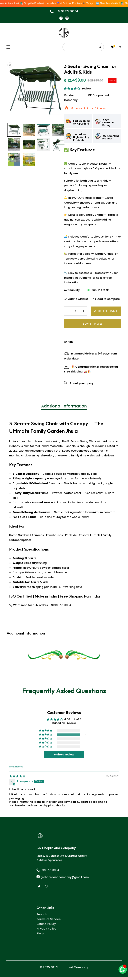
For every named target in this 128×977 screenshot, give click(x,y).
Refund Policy (46, 924)
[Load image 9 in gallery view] (14, 159)
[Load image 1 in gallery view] (14, 129)
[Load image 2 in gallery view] (29, 129)
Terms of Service (48, 919)
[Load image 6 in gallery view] (29, 144)
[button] (8, 47)
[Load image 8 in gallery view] (58, 144)
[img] (17, 776)
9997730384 (50, 870)
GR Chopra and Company (69, 967)
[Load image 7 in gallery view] (43, 144)
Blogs (40, 933)
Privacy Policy (46, 929)
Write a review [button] (64, 754)
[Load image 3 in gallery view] (43, 129)
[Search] (100, 47)
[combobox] (83, 47)
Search (41, 914)
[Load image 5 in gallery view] (14, 144)
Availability (72, 290)
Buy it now (92, 324)
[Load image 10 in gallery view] (29, 159)
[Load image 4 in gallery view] (58, 129)
